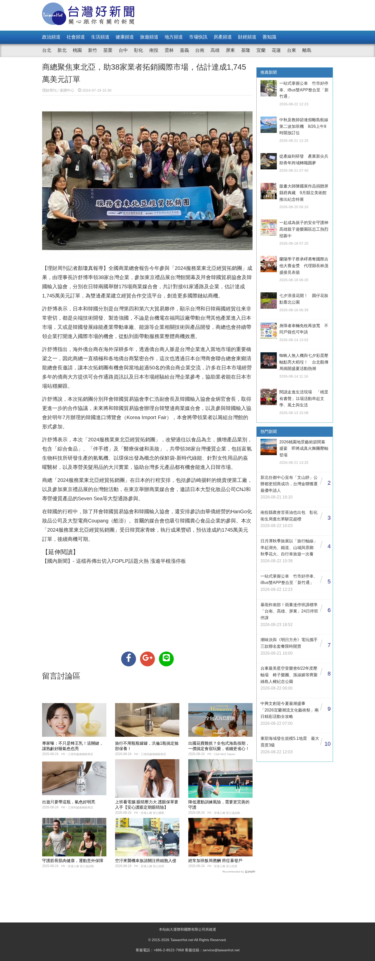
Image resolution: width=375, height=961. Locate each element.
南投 (153, 50)
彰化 (138, 50)
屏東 (230, 50)
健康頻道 (125, 37)
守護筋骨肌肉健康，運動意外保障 (72, 860)
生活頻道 (100, 37)
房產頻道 (223, 37)
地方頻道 (174, 37)
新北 (62, 50)
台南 (199, 50)
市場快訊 (198, 37)
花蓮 (276, 50)
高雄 (215, 50)
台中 (123, 50)
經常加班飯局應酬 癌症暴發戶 (215, 860)
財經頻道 (247, 37)
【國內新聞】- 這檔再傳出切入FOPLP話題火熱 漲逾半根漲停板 (114, 561)
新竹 (92, 50)
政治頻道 (51, 37)
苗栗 (107, 50)
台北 (46, 50)
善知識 (269, 37)
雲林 (169, 50)
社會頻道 (76, 37)
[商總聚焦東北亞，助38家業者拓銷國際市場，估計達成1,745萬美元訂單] (128, 659)
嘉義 (184, 50)
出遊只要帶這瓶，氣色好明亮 (68, 802)
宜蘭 (261, 50)
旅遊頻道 (149, 37)
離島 (306, 50)
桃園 (77, 50)
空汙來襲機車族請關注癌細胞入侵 (145, 860)
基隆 (245, 50)
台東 (291, 50)
